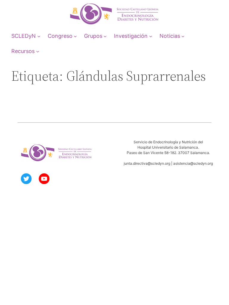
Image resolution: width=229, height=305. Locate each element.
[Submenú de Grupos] (105, 36)
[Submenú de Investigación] (150, 36)
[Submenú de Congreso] (75, 36)
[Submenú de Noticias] (183, 36)
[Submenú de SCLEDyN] (39, 36)
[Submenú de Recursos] (37, 51)
